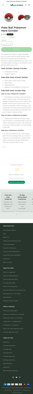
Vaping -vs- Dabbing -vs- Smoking (13, 314)
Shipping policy (26, 390)
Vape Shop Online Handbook (11, 255)
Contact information (17, 392)
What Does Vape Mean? (10, 310)
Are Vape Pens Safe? (9, 283)
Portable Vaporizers (9, 356)
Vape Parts (6, 367)
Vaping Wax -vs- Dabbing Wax (12, 321)
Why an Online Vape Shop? (11, 251)
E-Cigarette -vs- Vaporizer (11, 325)
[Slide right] (20, 214)
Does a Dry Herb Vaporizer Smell (13, 328)
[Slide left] (13, 214)
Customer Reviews (8, 244)
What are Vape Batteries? (11, 276)
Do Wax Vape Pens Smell (10, 332)
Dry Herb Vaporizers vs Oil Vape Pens (14, 290)
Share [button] (4, 147)
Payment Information (9, 248)
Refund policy (28, 387)
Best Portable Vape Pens (10, 370)
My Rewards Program (9, 230)
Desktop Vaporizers (9, 360)
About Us (6, 237)
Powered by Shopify (18, 387)
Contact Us (6, 258)
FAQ (4, 233)
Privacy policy (8, 390)
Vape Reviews (7, 297)
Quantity (3, 40)
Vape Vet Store (9, 387)
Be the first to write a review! (16, 182)
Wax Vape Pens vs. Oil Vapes (11, 293)
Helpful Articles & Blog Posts (12, 241)
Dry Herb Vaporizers (9, 345)
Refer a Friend (7, 262)
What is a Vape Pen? (9, 272)
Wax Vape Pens (7, 353)
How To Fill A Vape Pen (10, 286)
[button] (3, 5)
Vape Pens (6, 342)
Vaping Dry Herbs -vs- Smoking (12, 318)
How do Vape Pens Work (10, 279)
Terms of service (17, 390)
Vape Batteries (7, 363)
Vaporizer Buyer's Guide (10, 300)
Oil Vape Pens (7, 349)
